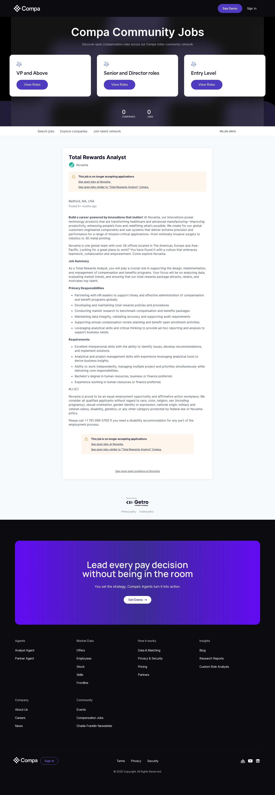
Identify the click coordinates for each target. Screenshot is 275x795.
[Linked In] (258, 761)
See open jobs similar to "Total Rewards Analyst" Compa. (113, 187)
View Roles (32, 84)
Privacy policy (128, 511)
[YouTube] (243, 761)
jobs (46, 131)
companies (73, 131)
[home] (27, 8)
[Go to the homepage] (25, 760)
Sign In (251, 8)
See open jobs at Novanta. (94, 181)
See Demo (230, 8)
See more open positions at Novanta (137, 471)
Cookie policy (146, 511)
